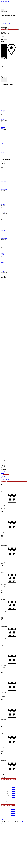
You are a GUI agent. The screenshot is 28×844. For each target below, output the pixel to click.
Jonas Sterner (3, 230)
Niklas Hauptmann (4, 238)
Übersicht (13, 781)
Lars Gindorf (3, 196)
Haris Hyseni (3, 204)
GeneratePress (21, 821)
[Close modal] (1, 823)
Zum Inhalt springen (5, 1)
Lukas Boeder (3, 262)
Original (2, 819)
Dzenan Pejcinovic (4, 189)
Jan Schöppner (3, 135)
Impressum (3, 476)
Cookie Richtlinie (5, 479)
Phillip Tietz (3, 173)
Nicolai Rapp (3, 245)
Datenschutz (3, 477)
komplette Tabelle (3, 472)
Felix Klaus (3, 110)
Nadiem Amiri (3, 212)
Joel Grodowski (3, 119)
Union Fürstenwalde (6, 23)
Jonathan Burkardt (4, 181)
